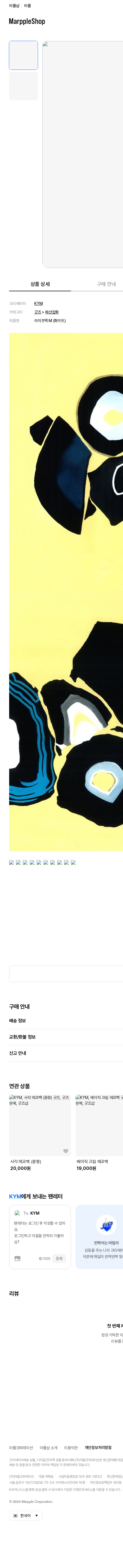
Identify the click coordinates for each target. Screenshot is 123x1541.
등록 (59, 1258)
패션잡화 (52, 312)
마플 (27, 5)
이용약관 (71, 1448)
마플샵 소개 (48, 1448)
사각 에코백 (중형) (25, 1161)
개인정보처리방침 (98, 1447)
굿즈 (37, 312)
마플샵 (14, 5)
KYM (38, 303)
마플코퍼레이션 (21, 1448)
